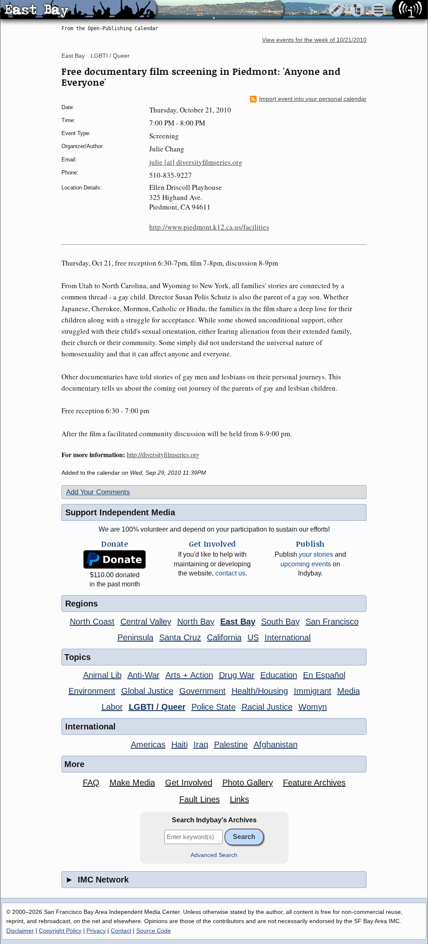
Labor (112, 706)
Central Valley (145, 621)
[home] (78, 10)
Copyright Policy (60, 930)
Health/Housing (260, 691)
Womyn (312, 706)
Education (278, 675)
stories (316, 554)
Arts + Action (189, 675)
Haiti (179, 744)
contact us (230, 573)
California (224, 637)
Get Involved (188, 782)
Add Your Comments (98, 492)
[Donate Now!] (114, 559)
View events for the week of (314, 40)
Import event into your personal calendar (313, 99)
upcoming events (305, 564)
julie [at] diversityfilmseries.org (195, 162)
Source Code (153, 930)
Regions (81, 603)
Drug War (237, 675)
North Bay (195, 621)
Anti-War (143, 675)
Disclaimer (20, 930)
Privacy (96, 930)
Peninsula (135, 637)
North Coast (92, 621)
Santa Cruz (180, 637)
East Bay (73, 55)
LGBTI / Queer (110, 55)
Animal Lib (102, 675)
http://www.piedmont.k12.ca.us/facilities (209, 227)
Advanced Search (214, 855)
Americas (148, 744)
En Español (324, 675)
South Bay (280, 621)
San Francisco (332, 621)
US (253, 637)
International (288, 637)
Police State (213, 706)
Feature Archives (314, 782)
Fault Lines (199, 799)
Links (239, 799)
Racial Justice (267, 706)
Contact (121, 930)
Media (348, 691)
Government (202, 691)
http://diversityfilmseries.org (163, 454)
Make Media (132, 782)
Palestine (231, 744)
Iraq (201, 744)
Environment (92, 691)
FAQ (91, 782)
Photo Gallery (247, 782)
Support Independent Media (120, 512)
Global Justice (147, 691)
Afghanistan (276, 744)
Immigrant (312, 691)
